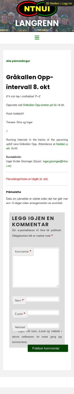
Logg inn (67, 3)
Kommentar (23, 251)
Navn (19, 300)
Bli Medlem (53, 3)
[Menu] (37, 38)
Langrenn (37, 23)
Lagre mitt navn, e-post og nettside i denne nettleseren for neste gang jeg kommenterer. (37, 336)
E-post (20, 314)
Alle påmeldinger (18, 61)
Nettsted (20, 327)
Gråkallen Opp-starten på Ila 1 (41, 105)
